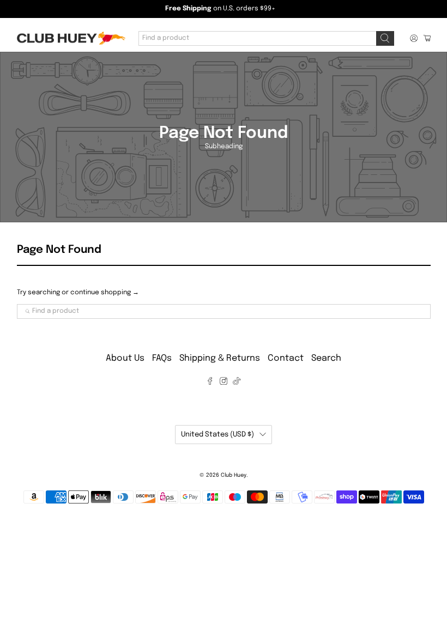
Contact (286, 358)
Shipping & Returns (219, 358)
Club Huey (233, 475)
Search (326, 358)
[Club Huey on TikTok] (236, 382)
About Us (125, 358)
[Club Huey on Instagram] (223, 382)
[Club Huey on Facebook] (210, 382)
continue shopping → (104, 292)
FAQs (162, 358)
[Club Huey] (70, 38)
